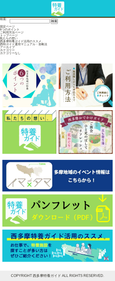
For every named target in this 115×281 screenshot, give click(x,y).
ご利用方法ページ (12, 32)
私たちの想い (9, 38)
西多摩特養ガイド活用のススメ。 (22, 41)
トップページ (9, 35)
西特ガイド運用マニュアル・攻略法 (23, 44)
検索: (3, 19)
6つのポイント (9, 29)
